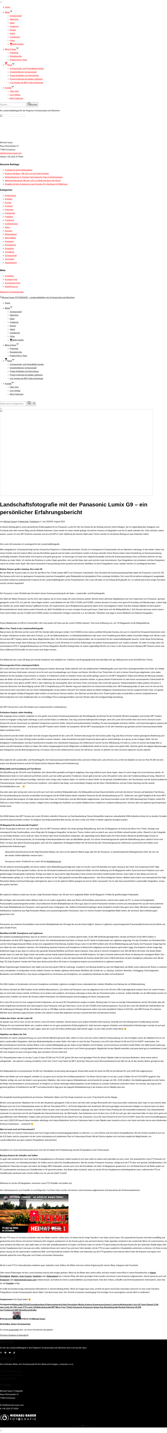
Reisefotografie (111, 1307)
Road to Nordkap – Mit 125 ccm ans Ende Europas (27, 174)
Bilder (7, 12)
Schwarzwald (16, 16)
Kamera (88, 1305)
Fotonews (14, 53)
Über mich (14, 91)
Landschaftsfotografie (121, 1305)
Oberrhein (14, 19)
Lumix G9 (31, 1307)
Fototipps (9, 217)
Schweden (9, 259)
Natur (12, 23)
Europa (8, 202)
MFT (53, 1307)
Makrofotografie (43, 1307)
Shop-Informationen (8, 1378)
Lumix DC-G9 (10, 1307)
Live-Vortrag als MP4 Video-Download (26, 83)
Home (7, 7)
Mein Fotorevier (16, 98)
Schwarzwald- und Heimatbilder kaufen (27, 68)
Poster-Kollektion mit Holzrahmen (24, 75)
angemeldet (14, 1330)
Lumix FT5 (22, 1307)
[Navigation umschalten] (1, 2)
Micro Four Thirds (64, 1307)
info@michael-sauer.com (11, 153)
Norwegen (9, 241)
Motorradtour (10, 238)
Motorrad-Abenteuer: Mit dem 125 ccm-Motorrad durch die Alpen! (33, 181)
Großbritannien (11, 224)
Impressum (77, 1426)
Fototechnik (10, 213)
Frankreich (9, 220)
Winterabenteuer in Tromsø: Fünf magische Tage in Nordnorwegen (34, 177)
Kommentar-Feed (12, 283)
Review (122, 1307)
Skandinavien (11, 263)
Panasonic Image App (93, 1307)
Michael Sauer (10, 522)
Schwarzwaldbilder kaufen (11, 1371)
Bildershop (7, 1358)
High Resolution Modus (74, 1305)
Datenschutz (89, 1426)
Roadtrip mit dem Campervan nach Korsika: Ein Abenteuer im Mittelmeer (36, 184)
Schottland (9, 252)
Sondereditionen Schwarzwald (23, 72)
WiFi (17, 1310)
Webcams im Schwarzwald (11, 292)
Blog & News (10, 49)
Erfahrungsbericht (53, 1305)
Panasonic (78, 1307)
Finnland (9, 206)
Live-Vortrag (15, 95)
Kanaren (8, 231)
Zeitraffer (32, 1310)
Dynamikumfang (37, 1305)
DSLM (26, 1305)
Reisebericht (10, 245)
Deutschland (10, 195)
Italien (7, 227)
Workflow (23, 1310)
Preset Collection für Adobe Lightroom (26, 79)
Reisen (13, 30)
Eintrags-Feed (11, 279)
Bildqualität (17, 1305)
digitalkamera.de (54, 861)
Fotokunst (14, 26)
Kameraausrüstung (102, 1305)
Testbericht (9, 1310)
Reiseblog (9, 249)
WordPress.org (11, 287)
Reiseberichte (16, 56)
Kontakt (8, 88)
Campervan (15, 37)
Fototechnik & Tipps (18, 60)
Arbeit (12, 33)
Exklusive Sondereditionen (11, 1375)
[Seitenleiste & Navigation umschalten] (1, 408)
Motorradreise (11, 234)
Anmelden (9, 276)
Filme (12, 41)
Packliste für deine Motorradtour (18, 170)
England (8, 199)
